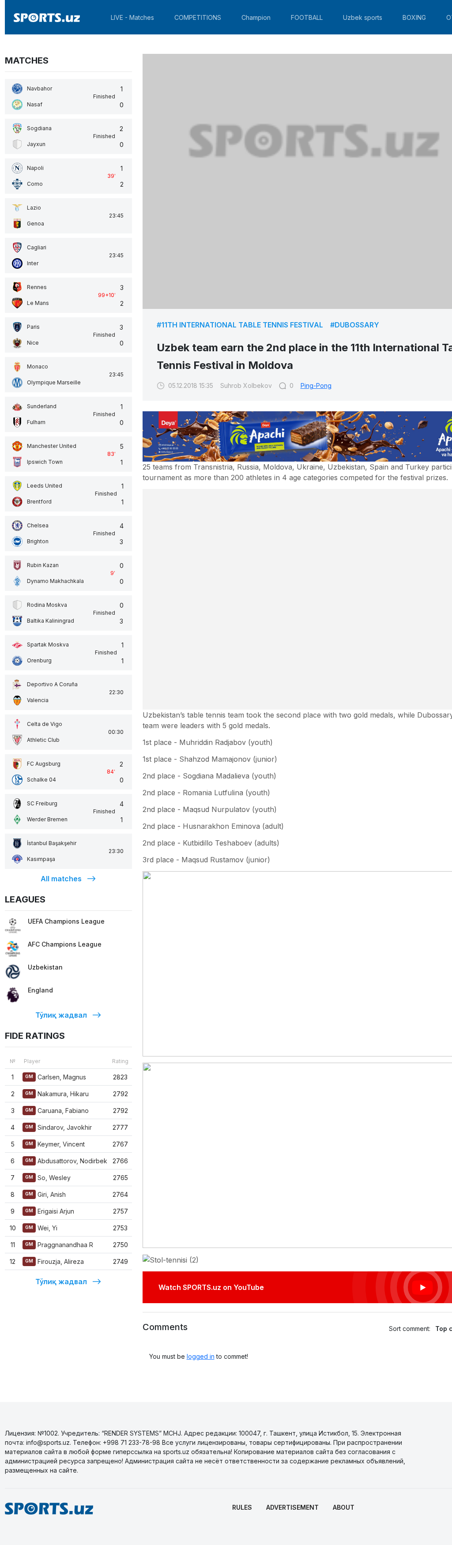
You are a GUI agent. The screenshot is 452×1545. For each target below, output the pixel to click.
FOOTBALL (307, 17)
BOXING (414, 17)
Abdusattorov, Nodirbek (66, 1161)
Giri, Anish (45, 1194)
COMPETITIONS (197, 17)
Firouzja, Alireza (54, 1261)
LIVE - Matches (132, 17)
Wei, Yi (41, 1228)
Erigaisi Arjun (49, 1211)
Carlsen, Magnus (55, 1077)
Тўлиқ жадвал (61, 1015)
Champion (256, 17)
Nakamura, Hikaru (57, 1094)
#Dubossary (354, 324)
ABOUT (343, 1507)
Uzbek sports (362, 17)
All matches (61, 878)
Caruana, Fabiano (57, 1110)
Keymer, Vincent (55, 1144)
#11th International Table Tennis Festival (240, 324)
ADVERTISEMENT (292, 1507)
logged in (201, 1356)
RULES (242, 1507)
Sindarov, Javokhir (58, 1127)
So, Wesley (48, 1177)
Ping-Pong (316, 385)
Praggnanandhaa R (59, 1244)
